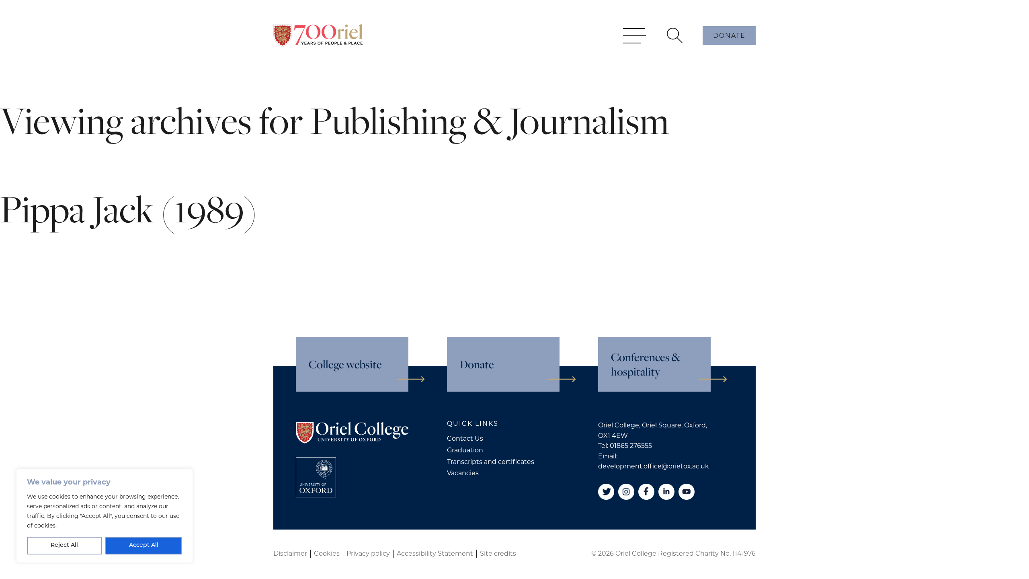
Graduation (465, 450)
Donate (729, 35)
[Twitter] (606, 492)
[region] (104, 516)
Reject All (64, 545)
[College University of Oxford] (316, 477)
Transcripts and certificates (490, 462)
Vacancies (463, 473)
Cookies (327, 553)
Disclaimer (290, 553)
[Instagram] (626, 492)
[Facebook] (646, 492)
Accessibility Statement (435, 553)
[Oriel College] (318, 35)
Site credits (498, 553)
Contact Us (465, 438)
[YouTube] (686, 492)
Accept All (143, 545)
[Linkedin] (666, 492)
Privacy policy (368, 553)
